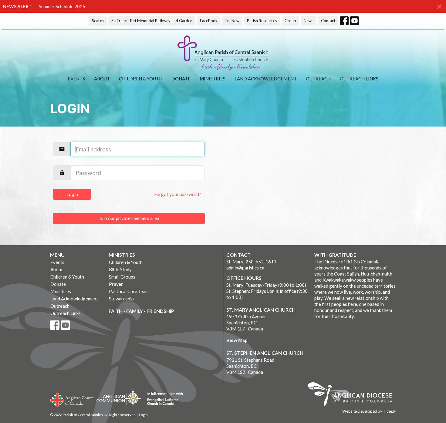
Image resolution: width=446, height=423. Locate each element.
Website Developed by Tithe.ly (369, 411)
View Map (237, 340)
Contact (328, 20)
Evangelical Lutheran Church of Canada (162, 399)
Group (290, 20)
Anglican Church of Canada (72, 399)
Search (98, 20)
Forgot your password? (177, 194)
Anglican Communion (118, 398)
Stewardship (121, 298)
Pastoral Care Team (129, 291)
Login (72, 194)
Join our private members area (129, 218)
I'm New (232, 20)
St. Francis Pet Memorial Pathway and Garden (151, 20)
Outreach (318, 78)
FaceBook (209, 20)
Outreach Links (359, 78)
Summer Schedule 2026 (62, 6)
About (102, 78)
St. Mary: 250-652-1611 (251, 261)
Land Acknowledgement (266, 78)
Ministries (212, 78)
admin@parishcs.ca (245, 267)
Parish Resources (262, 20)
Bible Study (120, 269)
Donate (181, 78)
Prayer (116, 284)
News (308, 20)
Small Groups (122, 276)
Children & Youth (140, 78)
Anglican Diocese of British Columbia (353, 395)
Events (76, 78)
